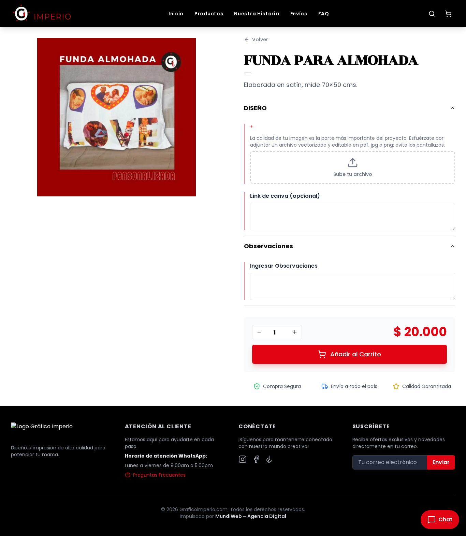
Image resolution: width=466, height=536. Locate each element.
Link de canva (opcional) (285, 196)
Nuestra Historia (256, 13)
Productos (208, 13)
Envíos (298, 13)
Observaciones (268, 246)
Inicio (176, 13)
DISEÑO (255, 108)
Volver (260, 39)
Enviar (441, 462)
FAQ (323, 13)
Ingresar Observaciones (284, 266)
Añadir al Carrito (355, 354)
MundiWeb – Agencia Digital (250, 516)
